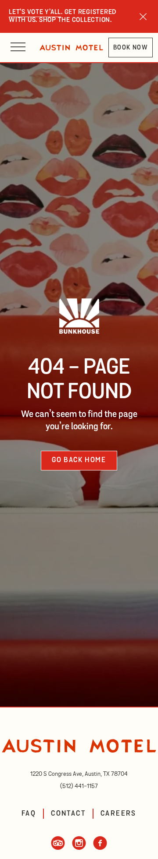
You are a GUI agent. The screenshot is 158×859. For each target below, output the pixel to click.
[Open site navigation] (18, 47)
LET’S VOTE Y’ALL (35, 12)
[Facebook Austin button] (100, 847)
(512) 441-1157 (79, 786)
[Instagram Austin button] (79, 847)
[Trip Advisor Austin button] (58, 847)
